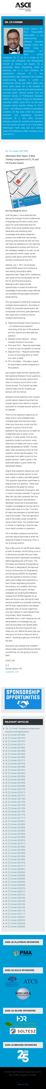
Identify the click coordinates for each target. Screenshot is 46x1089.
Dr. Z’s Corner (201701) (15, 795)
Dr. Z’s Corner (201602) (15, 773)
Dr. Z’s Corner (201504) (15, 754)
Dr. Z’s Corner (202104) (15, 904)
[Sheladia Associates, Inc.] (23, 993)
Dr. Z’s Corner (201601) (15, 770)
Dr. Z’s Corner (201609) (15, 786)
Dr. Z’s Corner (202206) (15, 926)
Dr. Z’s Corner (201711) (15, 818)
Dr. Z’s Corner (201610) (15, 789)
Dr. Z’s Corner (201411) (15, 744)
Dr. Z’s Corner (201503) (15, 750)
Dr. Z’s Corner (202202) (15, 920)
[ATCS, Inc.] (30, 981)
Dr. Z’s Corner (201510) (15, 763)
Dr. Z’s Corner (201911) (15, 865)
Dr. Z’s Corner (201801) (15, 821)
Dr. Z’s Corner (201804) (15, 830)
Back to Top (23, 1084)
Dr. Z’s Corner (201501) (15, 741)
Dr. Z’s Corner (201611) (15, 792)
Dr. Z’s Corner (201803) (15, 827)
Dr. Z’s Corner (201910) (15, 862)
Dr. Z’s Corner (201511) (15, 760)
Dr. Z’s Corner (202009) (15, 885)
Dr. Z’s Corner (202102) (15, 897)
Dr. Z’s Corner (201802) (15, 824)
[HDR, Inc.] (21, 1018)
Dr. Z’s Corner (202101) (15, 894)
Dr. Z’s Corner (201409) (15, 734)
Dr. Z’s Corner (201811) (15, 843)
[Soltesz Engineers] (23, 1031)
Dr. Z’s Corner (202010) (15, 888)
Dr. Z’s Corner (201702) (15, 798)
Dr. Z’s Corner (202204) (15, 923)
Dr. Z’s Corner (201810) (15, 840)
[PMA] (23, 953)
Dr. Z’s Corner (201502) (15, 747)
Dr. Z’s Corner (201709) (15, 811)
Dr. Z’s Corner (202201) (15, 917)
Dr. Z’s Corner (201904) (15, 853)
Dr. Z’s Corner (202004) (15, 878)
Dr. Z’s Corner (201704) (15, 805)
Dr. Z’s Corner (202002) (15, 872)
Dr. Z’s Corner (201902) (15, 846)
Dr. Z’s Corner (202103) (15, 901)
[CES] (23, 1055)
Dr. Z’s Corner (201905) (15, 856)
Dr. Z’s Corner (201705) (17, 151)
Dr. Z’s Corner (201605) (15, 782)
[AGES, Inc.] (22, 1024)
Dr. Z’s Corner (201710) (15, 814)
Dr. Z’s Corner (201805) (15, 834)
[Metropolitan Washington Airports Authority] (12, 981)
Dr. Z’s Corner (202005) (15, 881)
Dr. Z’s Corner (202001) (15, 869)
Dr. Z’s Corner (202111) (15, 913)
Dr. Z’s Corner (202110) (15, 910)
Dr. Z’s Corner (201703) (15, 802)
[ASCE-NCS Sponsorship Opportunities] (23, 698)
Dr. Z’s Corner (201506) (15, 757)
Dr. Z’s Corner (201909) (15, 859)
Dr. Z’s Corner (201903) (15, 850)
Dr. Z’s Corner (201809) (15, 837)
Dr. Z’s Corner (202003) (15, 875)
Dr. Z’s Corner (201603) (15, 776)
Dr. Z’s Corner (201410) (15, 738)
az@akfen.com (12, 671)
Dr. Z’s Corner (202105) (15, 907)
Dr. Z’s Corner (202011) (15, 891)
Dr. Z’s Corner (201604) (15, 779)
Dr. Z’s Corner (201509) (15, 766)
